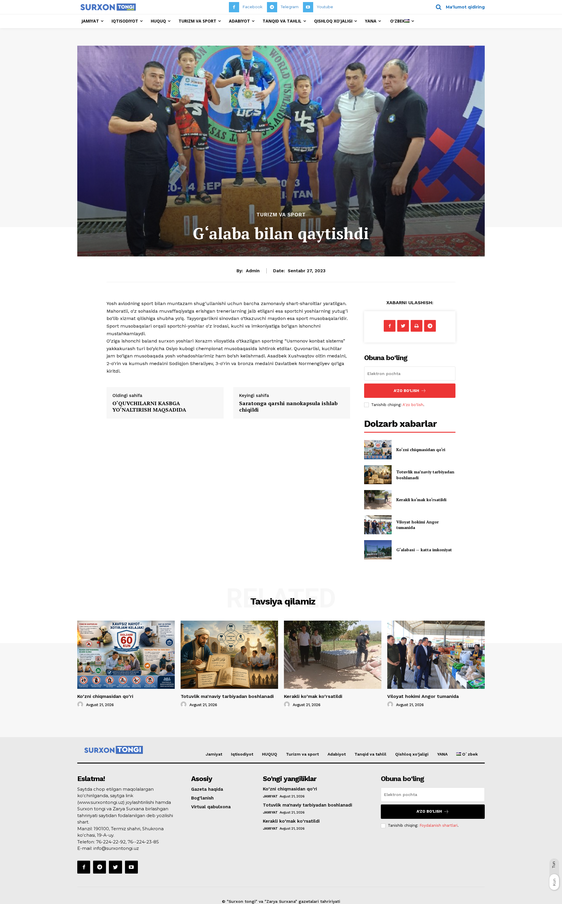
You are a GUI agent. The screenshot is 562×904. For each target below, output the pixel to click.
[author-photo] (81, 704)
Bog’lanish (202, 798)
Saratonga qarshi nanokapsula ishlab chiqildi (288, 406)
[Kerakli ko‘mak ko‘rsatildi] (377, 499)
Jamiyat (214, 754)
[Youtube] (308, 7)
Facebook (253, 6)
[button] (458, 7)
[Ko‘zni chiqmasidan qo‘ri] (377, 449)
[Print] (416, 326)
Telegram (290, 6)
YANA (442, 754)
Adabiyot (337, 754)
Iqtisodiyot (242, 754)
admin (253, 270)
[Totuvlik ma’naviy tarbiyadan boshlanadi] (377, 474)
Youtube (325, 6)
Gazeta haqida (207, 789)
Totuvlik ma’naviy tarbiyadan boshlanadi (227, 696)
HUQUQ (269, 754)
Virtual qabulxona (211, 806)
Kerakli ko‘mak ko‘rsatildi (421, 499)
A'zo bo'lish (412, 405)
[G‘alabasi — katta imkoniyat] (377, 549)
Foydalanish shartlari (438, 825)
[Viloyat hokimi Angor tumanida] (377, 524)
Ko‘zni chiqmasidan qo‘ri (420, 449)
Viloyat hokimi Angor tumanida (423, 696)
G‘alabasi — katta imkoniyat (424, 549)
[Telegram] (272, 7)
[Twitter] (403, 326)
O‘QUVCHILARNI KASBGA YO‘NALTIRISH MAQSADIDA (149, 406)
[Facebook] (234, 7)
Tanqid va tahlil (370, 754)
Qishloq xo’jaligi (412, 754)
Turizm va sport (281, 214)
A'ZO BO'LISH (406, 390)
